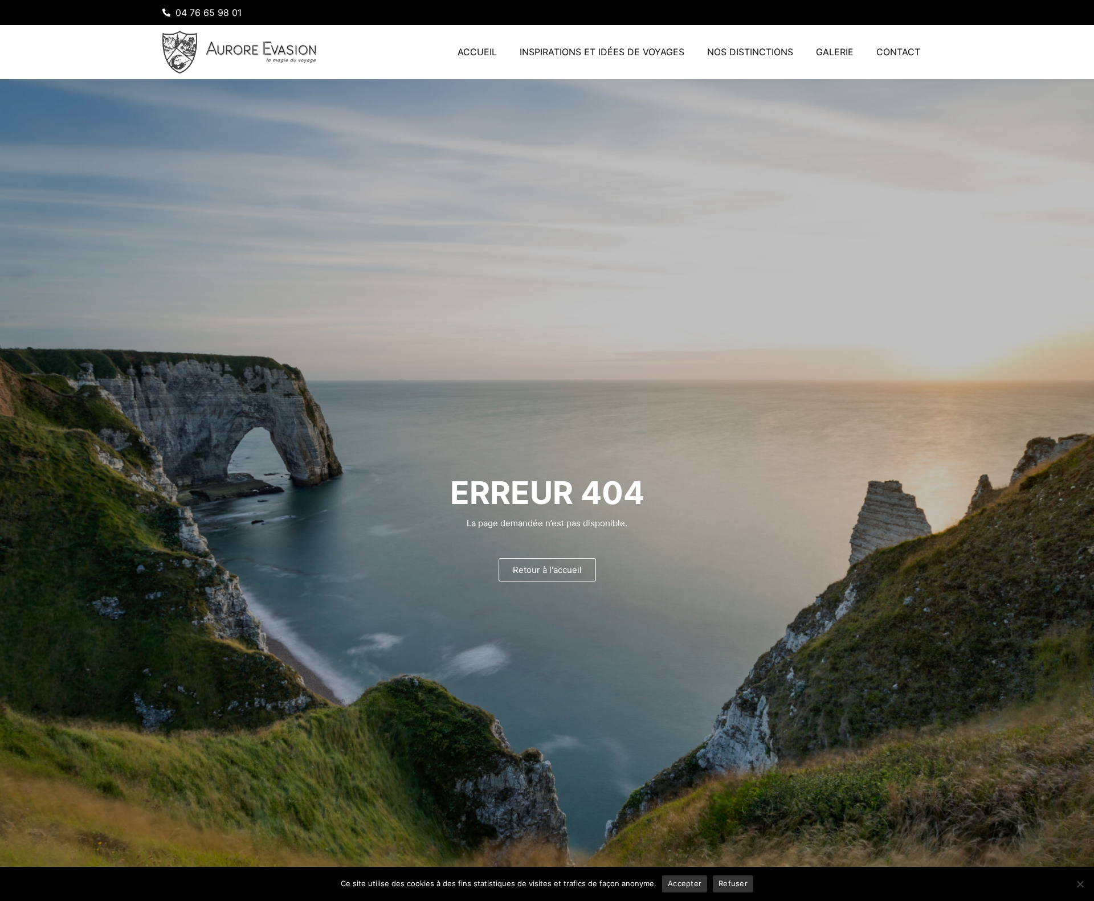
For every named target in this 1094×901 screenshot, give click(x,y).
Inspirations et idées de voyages (602, 52)
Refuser (733, 883)
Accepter (684, 883)
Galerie (835, 52)
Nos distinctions (750, 52)
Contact (898, 52)
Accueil (477, 52)
